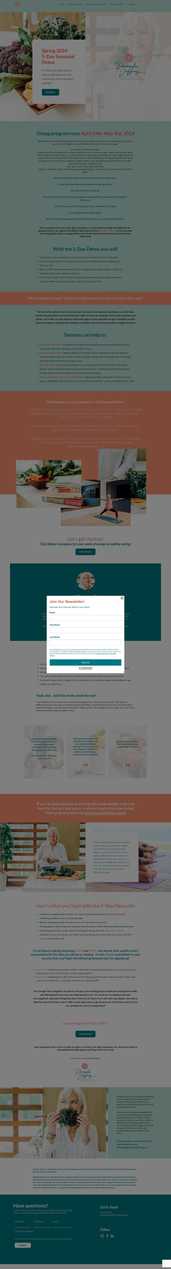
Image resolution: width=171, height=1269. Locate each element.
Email (52, 613)
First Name (55, 625)
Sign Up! (85, 662)
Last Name (55, 637)
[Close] (122, 598)
